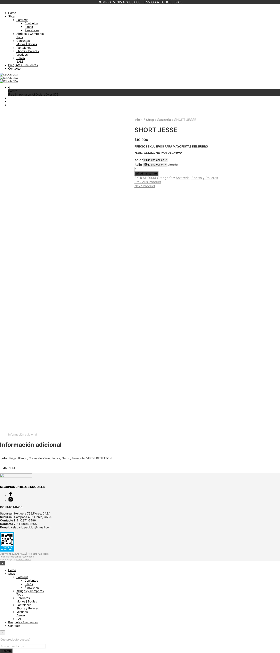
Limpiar (173, 164)
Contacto (14, 68)
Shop (11, 16)
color (139, 160)
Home (12, 13)
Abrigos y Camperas (30, 33)
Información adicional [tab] (22, 434)
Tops (19, 37)
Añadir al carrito (146, 173)
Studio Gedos (23, 559)
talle (138, 164)
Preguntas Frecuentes (23, 65)
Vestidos (22, 54)
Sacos (29, 26)
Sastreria (22, 19)
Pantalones (32, 30)
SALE (19, 61)
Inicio (138, 120)
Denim (20, 58)
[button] (9, 87)
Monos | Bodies (26, 44)
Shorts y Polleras (27, 51)
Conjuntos (31, 23)
